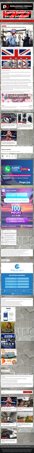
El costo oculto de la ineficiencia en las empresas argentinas (11, 302)
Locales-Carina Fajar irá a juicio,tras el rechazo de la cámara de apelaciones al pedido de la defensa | (16, 383)
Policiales (24, 122)
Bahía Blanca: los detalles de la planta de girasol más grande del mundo (12, 301)
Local (2, 446)
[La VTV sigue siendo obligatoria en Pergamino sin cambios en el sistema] (9, 417)
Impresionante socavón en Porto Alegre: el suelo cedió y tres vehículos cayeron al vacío (9, 125)
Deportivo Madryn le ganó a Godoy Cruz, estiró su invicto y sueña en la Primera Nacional (15, 253)
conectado (10, 151)
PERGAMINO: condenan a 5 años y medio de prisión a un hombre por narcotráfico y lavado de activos (8, 441)
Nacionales (11, 406)
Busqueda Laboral (27, 446)
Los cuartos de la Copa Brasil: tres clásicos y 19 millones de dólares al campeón (13, 251)
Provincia (6, 421)
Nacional (8, 446)
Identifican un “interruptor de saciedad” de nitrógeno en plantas (11, 303)
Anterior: (9, 106)
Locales (3, 421)
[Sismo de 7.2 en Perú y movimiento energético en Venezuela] (25, 402)
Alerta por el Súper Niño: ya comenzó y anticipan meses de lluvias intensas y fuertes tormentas (24, 424)
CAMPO (3, 296)
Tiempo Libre (22, 446)
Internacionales (4, 122)
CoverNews (25, 451)
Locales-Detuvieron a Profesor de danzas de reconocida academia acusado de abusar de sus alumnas (17, 384)
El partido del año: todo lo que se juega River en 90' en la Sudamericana (12, 252)
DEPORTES (4, 247)
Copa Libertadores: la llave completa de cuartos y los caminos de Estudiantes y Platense (15, 250)
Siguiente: (26, 106)
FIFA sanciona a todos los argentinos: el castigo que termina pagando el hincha (8, 143)
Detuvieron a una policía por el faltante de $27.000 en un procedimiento (16, 378)
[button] (2, 21)
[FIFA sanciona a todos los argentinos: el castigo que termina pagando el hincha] (9, 136)
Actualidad (17, 446)
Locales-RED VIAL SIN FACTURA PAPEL (11, 381)
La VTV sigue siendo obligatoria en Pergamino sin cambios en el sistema (8, 424)
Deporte (3, 406)
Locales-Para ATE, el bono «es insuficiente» (11, 380)
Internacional (13, 446)
